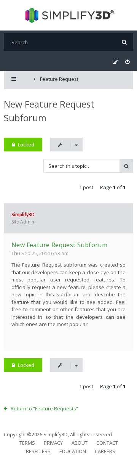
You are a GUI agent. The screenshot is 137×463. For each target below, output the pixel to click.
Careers (105, 451)
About (80, 442)
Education (72, 451)
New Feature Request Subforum (59, 245)
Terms (27, 442)
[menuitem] (127, 62)
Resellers (38, 451)
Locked (26, 144)
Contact (107, 442)
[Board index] (68, 15)
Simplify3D (23, 214)
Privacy (53, 442)
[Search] (124, 42)
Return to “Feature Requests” (44, 408)
